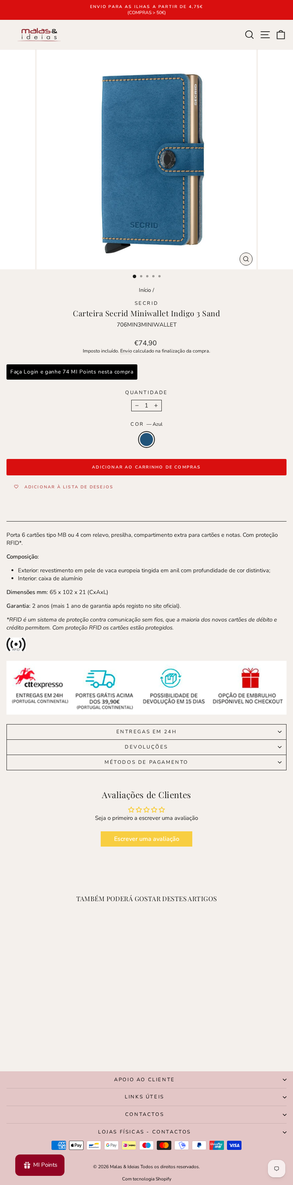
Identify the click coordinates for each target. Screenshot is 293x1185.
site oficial (165, 606)
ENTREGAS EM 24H (146, 731)
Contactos (144, 1114)
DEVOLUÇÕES (146, 747)
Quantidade (146, 392)
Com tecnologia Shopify (146, 1179)
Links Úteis (144, 1096)
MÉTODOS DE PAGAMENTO (146, 762)
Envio (126, 351)
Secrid (147, 303)
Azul (146, 439)
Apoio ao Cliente (144, 1079)
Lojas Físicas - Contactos (144, 1132)
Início (145, 290)
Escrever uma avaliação (146, 839)
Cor (146, 424)
